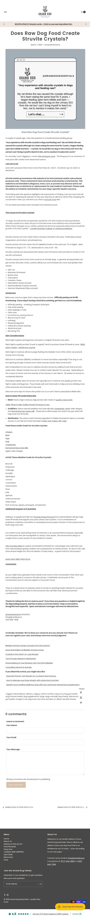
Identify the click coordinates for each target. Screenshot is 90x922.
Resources (8, 857)
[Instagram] (7, 895)
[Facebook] (4, 895)
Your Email (11, 737)
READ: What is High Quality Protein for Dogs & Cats (27, 404)
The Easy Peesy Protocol (44, 517)
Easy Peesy (63, 696)
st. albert (58, 699)
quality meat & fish (64, 400)
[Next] (86, 24)
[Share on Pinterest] (81, 702)
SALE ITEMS (8, 854)
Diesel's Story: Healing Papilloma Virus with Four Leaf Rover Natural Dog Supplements (42, 684)
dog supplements (31, 696)
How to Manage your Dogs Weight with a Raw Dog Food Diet (32, 680)
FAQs (6, 860)
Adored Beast (19, 694)
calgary (36, 694)
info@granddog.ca (76, 858)
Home (6, 838)
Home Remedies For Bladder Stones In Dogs (25, 650)
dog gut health (70, 694)
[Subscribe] (40, 884)
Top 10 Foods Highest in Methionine (21, 658)
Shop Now (8, 849)
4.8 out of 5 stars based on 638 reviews (50, 914)
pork (49, 421)
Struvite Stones (69, 699)
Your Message (13, 749)
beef (45, 421)
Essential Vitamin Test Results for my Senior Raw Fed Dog (31, 676)
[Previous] (4, 24)
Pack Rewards (10, 846)
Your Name (11, 725)
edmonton (73, 696)
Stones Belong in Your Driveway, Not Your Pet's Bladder (29, 663)
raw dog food (30, 699)
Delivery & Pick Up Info (13, 844)
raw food (41, 699)
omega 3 (19, 699)
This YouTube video (14, 546)
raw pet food (50, 199)
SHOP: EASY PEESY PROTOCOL (18, 559)
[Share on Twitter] (81, 697)
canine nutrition (47, 694)
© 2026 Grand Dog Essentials (16, 899)
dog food (59, 694)
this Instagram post (46, 156)
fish (59, 421)
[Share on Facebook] (81, 692)
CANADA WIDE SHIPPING (14, 852)
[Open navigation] (5, 12)
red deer (49, 699)
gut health (10, 699)
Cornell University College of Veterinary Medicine (51, 228)
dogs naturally (51, 696)
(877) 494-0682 (67, 861)
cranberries (59, 408)
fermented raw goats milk (23, 411)
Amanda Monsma (52, 44)
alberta (29, 694)
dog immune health (14, 696)
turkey (55, 421)
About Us (8, 841)
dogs (42, 696)
